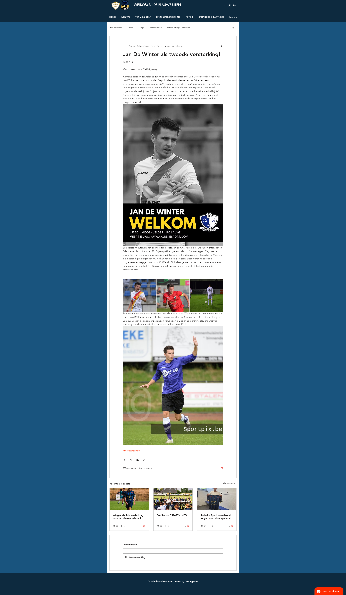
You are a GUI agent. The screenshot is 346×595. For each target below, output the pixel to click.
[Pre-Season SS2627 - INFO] (173, 499)
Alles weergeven (229, 483)
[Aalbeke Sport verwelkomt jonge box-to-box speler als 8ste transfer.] (216, 499)
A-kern (130, 27)
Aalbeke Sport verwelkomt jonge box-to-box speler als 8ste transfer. (216, 517)
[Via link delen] (144, 460)
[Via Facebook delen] (124, 460)
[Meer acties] (221, 46)
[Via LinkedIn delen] (137, 460)
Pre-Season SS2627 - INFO (172, 515)
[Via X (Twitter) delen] (131, 460)
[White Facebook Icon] (224, 5)
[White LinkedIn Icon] (234, 5)
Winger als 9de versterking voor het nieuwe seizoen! (128, 517)
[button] (233, 28)
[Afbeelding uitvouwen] (139, 295)
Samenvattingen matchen (178, 27)
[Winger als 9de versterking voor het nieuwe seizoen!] (129, 499)
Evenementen (155, 27)
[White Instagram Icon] (229, 5)
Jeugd (141, 27)
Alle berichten (115, 27)
